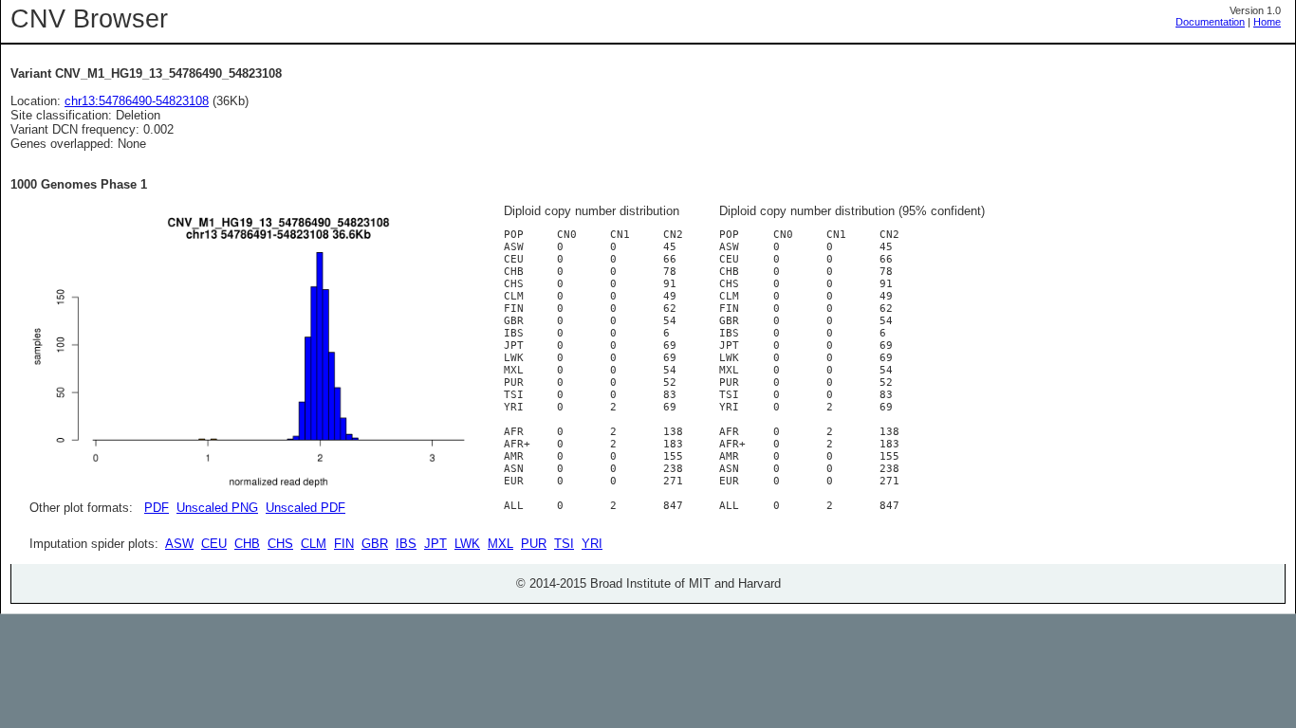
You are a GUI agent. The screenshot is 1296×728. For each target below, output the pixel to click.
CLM (313, 544)
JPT (435, 544)
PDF (156, 507)
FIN (344, 544)
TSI (564, 544)
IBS (406, 544)
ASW (179, 544)
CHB (247, 544)
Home (1267, 21)
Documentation (1210, 21)
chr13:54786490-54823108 (137, 101)
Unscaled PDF (305, 507)
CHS (280, 544)
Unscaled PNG (217, 507)
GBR (374, 544)
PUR (533, 544)
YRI (592, 544)
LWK (467, 544)
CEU (214, 544)
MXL (500, 544)
